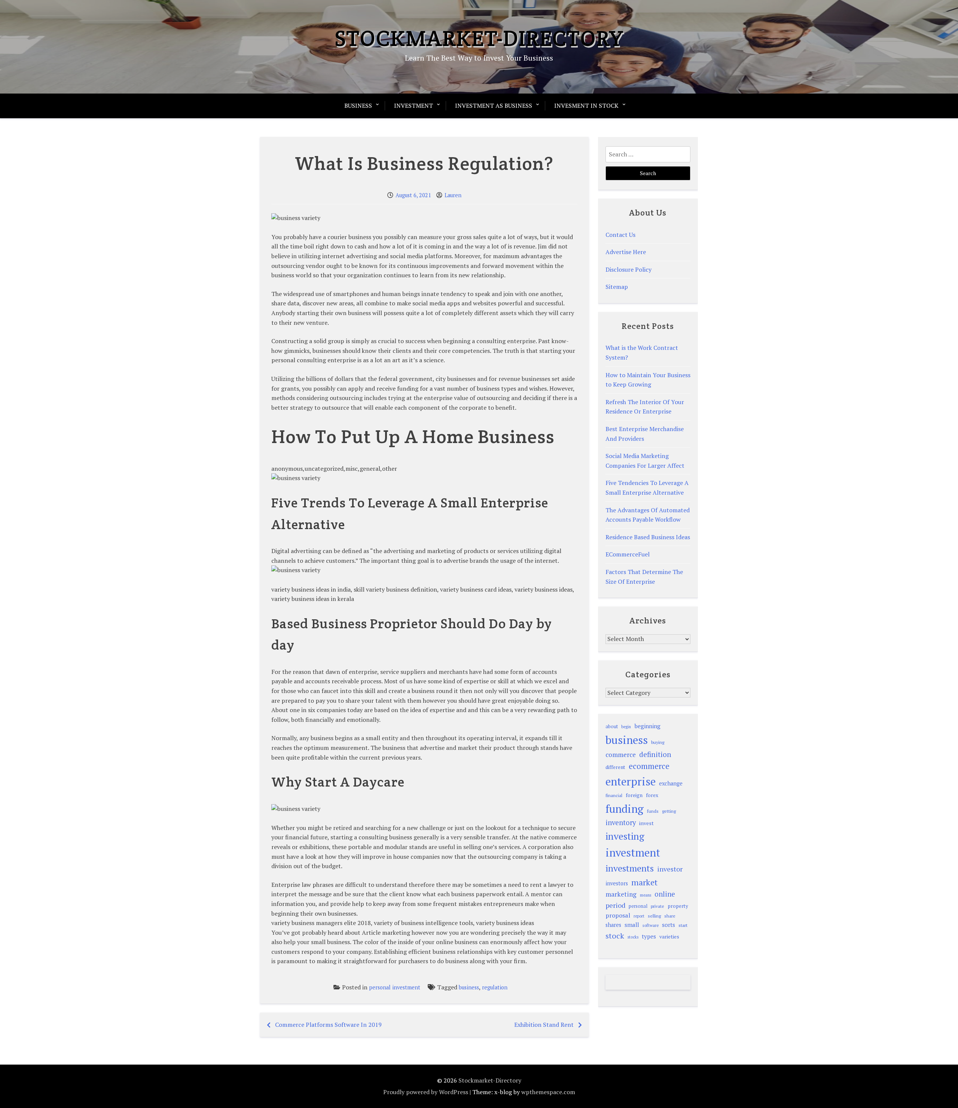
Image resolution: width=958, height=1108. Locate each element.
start (682, 925)
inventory (620, 822)
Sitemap (616, 287)
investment (632, 852)
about (611, 726)
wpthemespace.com (548, 1092)
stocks (633, 937)
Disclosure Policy (628, 269)
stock (614, 936)
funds (653, 811)
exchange (671, 783)
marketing (621, 894)
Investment (413, 105)
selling (654, 916)
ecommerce (649, 766)
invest (646, 823)
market (644, 882)
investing (624, 836)
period (615, 905)
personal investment (394, 987)
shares (613, 924)
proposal (617, 915)
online (665, 893)
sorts (668, 924)
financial (613, 795)
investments (629, 868)
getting (669, 811)
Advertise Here (625, 252)
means (645, 895)
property (678, 906)
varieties (669, 936)
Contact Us (620, 235)
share (669, 916)
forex (652, 795)
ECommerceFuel (627, 554)
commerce (620, 754)
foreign (634, 795)
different (615, 767)
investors (616, 883)
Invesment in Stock (586, 105)
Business (358, 105)
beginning (647, 726)
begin (626, 726)
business (469, 987)
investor (670, 868)
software (651, 925)
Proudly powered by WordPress (425, 1092)
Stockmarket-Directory (479, 38)
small (632, 924)
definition (655, 754)
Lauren (453, 195)
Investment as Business (493, 105)
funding (624, 809)
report (639, 916)
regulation (494, 987)
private (657, 906)
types (649, 936)
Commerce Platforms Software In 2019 (328, 1024)
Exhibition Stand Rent (544, 1024)
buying (657, 742)
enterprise (630, 781)
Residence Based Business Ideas (647, 537)
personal (638, 906)
